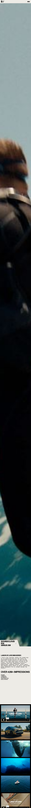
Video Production (5, 678)
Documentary (4, 677)
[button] (28, 1)
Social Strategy (4, 679)
